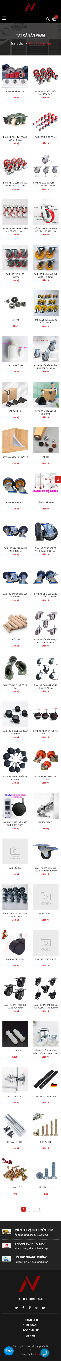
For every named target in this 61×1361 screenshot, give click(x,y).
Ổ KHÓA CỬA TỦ (45, 822)
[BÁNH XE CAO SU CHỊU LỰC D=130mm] (15, 577)
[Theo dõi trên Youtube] (43, 1307)
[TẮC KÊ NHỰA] (15, 1034)
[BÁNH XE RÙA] (15, 851)
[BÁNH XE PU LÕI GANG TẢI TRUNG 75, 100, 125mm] (15, 166)
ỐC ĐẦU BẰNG (45, 1188)
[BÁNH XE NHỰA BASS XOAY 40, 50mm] (15, 714)
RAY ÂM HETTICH (15, 1142)
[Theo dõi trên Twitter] (16, 1307)
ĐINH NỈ (45, 457)
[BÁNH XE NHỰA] (46, 897)
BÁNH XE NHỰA (46, 914)
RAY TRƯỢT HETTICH (46, 1096)
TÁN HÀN (15, 320)
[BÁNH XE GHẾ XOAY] (15, 943)
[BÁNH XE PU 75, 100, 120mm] (15, 257)
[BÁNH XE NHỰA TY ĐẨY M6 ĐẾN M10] (15, 760)
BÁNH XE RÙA (15, 868)
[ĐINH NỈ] (46, 440)
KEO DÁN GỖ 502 (15, 365)
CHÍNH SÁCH (30, 1325)
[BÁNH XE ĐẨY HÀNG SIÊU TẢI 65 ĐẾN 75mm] (15, 988)
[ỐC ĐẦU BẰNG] (46, 1171)
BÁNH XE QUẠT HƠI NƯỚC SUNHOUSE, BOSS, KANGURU (15, 825)
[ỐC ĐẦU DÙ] (15, 1171)
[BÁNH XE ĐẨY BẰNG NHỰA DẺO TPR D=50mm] (46, 623)
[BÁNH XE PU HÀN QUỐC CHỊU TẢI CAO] (46, 75)
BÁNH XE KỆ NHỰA (45, 502)
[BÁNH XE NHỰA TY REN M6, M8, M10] (46, 714)
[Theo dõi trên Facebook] (23, 1307)
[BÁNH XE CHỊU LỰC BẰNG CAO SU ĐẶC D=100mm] (46, 577)
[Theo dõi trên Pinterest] (29, 1307)
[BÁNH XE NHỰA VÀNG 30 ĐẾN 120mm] (46, 303)
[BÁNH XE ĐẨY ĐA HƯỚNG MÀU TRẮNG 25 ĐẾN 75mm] (46, 1034)
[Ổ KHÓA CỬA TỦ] (46, 806)
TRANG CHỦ (30, 1320)
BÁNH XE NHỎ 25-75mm (46, 137)
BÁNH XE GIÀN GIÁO (15, 502)
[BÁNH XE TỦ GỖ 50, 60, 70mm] (46, 760)
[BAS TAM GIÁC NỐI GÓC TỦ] (15, 440)
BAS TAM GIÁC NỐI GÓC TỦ (15, 457)
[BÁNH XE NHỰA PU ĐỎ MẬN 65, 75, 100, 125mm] (15, 212)
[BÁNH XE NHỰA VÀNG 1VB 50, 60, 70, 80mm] (46, 257)
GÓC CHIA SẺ (30, 1330)
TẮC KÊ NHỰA (15, 1051)
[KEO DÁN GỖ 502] (15, 349)
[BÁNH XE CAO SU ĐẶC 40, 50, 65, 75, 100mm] (46, 669)
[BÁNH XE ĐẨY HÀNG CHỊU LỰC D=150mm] (15, 532)
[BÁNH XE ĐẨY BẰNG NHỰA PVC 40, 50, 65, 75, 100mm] (46, 988)
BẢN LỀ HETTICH (15, 1096)
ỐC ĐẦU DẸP (45, 1142)
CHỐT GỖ (15, 639)
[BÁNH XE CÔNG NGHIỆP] (46, 943)
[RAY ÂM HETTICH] (15, 1125)
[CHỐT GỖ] (15, 623)
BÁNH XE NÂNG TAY (15, 91)
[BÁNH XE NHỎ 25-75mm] (46, 120)
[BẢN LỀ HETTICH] (15, 1080)
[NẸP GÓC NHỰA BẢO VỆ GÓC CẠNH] (46, 395)
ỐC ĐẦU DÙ (15, 1188)
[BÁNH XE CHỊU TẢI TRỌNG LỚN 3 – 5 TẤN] (15, 120)
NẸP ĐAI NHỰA (15, 411)
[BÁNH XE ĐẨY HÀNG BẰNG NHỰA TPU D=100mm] (46, 349)
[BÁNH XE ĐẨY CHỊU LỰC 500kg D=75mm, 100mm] (46, 851)
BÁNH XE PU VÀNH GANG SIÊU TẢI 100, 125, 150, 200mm (45, 231)
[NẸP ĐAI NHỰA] (15, 395)
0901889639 (24, 1262)
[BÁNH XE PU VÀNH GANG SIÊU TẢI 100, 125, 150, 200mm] (46, 212)
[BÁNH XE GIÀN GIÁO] (15, 486)
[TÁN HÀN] (15, 303)
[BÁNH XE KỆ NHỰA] (46, 486)
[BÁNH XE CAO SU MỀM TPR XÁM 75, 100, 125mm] (46, 166)
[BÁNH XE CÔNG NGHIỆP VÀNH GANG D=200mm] (46, 532)
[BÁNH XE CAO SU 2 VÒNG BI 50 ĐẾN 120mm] (15, 897)
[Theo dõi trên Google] (36, 1307)
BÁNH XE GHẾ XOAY (15, 959)
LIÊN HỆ (30, 1335)
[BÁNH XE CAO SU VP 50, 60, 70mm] (15, 669)
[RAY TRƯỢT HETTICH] (46, 1080)
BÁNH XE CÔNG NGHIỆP (45, 959)
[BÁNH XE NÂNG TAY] (15, 75)
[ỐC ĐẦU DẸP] (46, 1125)
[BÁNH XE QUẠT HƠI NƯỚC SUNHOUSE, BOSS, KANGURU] (15, 806)
